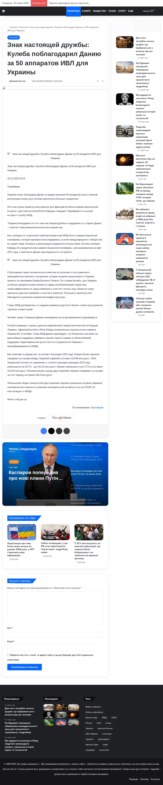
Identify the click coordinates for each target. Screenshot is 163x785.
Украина (89, 728)
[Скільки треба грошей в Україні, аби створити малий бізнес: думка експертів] (125, 303)
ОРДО (104, 718)
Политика (73, 11)
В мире (86, 11)
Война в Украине (93, 707)
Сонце (108, 723)
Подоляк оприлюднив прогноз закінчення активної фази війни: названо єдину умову (89, 3)
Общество (99, 11)
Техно (112, 11)
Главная (13, 27)
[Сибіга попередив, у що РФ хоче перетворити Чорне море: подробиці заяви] (55, 532)
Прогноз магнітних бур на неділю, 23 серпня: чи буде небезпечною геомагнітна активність (145, 165)
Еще (130, 11)
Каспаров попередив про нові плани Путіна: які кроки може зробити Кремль (36, 475)
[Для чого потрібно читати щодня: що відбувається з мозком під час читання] (125, 42)
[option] (55, 474)
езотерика (107, 734)
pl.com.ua (11, 769)
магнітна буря (92, 745)
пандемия (90, 750)
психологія (104, 750)
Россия (89, 723)
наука (105, 745)
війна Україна (92, 734)
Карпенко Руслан (17, 81)
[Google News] (62, 417)
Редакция (133, 779)
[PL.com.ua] (8, 11)
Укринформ (97, 407)
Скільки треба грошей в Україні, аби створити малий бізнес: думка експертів (145, 305)
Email (10, 641)
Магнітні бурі (91, 718)
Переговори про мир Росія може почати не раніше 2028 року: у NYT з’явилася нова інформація (21, 549)
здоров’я (90, 739)
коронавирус (104, 739)
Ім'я (10, 628)
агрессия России (105, 728)
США (98, 723)
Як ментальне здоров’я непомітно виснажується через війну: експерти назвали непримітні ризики (144, 248)
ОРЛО (114, 718)
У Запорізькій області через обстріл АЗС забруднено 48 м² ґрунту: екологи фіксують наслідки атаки (145, 280)
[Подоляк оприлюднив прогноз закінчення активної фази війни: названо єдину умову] (125, 131)
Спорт (122, 11)
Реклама (144, 779)
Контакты (155, 779)
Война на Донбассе (94, 712)
